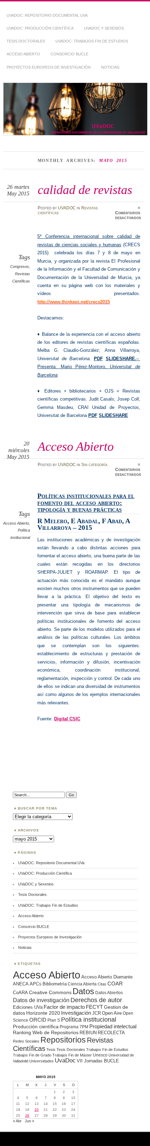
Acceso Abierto (23, 54)
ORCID (37, 1020)
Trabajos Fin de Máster (72, 1055)
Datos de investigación (41, 1000)
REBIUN (88, 1032)
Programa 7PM (74, 1026)
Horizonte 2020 (43, 1013)
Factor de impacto (64, 1007)
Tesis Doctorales (26, 41)
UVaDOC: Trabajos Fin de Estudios (91, 41)
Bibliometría (55, 983)
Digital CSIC (67, 718)
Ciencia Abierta (82, 984)
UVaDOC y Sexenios (104, 28)
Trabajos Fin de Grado (32, 1055)
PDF (98, 358)
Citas (102, 984)
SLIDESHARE (113, 415)
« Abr (17, 1121)
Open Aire (112, 1013)
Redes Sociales (26, 1041)
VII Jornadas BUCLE (98, 1060)
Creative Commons (50, 992)
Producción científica (36, 1026)
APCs (36, 983)
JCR (96, 1013)
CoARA (20, 992)
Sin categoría (94, 464)
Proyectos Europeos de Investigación (49, 67)
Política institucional (88, 1019)
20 (37, 1110)
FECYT (94, 1007)
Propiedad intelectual (112, 1026)
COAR (115, 983)
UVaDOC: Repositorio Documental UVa (47, 15)
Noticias (110, 67)
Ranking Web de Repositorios (45, 1032)
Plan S (53, 1020)
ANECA (21, 983)
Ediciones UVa (28, 1007)
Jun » (29, 1121)
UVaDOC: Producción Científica (40, 28)
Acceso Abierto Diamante (107, 976)
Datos (83, 991)
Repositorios (63, 1039)
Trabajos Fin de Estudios (107, 1049)
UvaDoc (65, 1060)
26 (27, 1115)
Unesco (100, 1055)
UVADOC (67, 208)
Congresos (19, 266)
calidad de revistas (85, 190)
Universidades (41, 1061)
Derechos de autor (96, 1000)
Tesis (50, 1049)
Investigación (76, 1013)
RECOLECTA (111, 1032)
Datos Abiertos (109, 992)
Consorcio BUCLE (69, 54)
